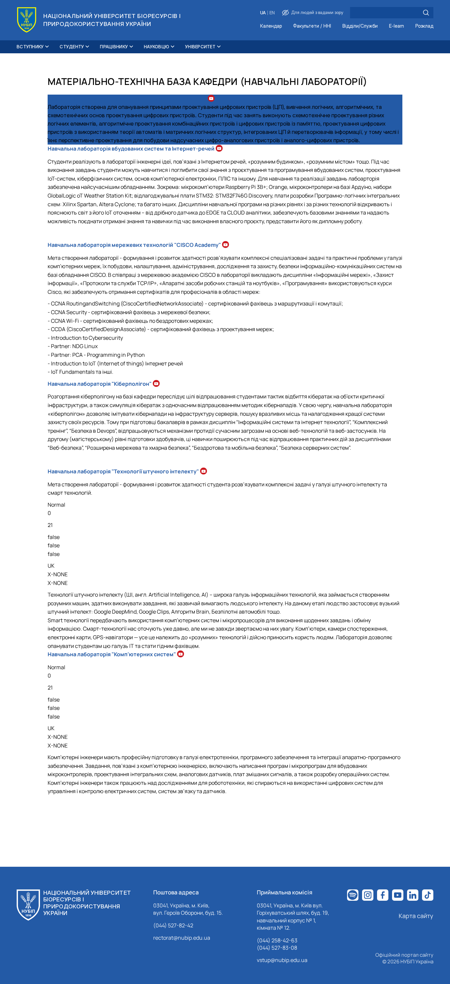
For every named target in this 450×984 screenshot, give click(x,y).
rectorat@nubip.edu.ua (181, 937)
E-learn (396, 26)
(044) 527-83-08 (277, 947)
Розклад (424, 26)
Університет (200, 46)
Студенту (72, 46)
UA (263, 13)
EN (272, 13)
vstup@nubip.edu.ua (282, 960)
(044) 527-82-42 (173, 925)
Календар (271, 26)
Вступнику (30, 46)
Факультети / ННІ (312, 26)
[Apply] (426, 12)
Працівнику (114, 46)
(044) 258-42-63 (277, 940)
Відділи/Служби (360, 26)
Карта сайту (416, 916)
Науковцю (156, 46)
